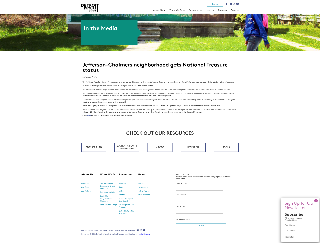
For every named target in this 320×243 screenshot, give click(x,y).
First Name (181, 195)
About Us (158, 10)
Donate (215, 4)
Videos (160, 147)
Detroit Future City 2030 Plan (126, 212)
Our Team (85, 187)
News (209, 10)
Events (141, 184)
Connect (222, 10)
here (89, 116)
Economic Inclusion (108, 192)
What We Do (176, 10)
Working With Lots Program (126, 206)
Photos (122, 195)
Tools (226, 147)
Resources (194, 10)
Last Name (181, 206)
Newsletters (143, 187)
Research (193, 147)
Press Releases (144, 195)
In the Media (143, 191)
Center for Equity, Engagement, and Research (107, 186)
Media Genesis (144, 234)
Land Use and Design (108, 205)
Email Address (182, 183)
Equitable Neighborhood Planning (106, 198)
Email (287, 221)
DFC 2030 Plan (94, 147)
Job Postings (86, 191)
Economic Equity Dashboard (127, 147)
